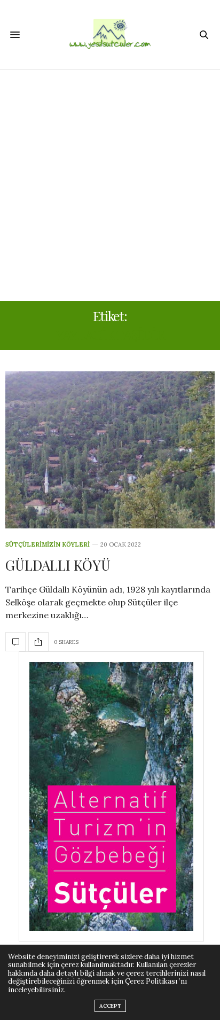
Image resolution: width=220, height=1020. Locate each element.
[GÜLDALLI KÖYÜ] (110, 449)
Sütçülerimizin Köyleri (47, 545)
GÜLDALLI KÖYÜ (58, 565)
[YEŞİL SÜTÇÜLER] (110, 34)
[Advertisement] (110, 185)
